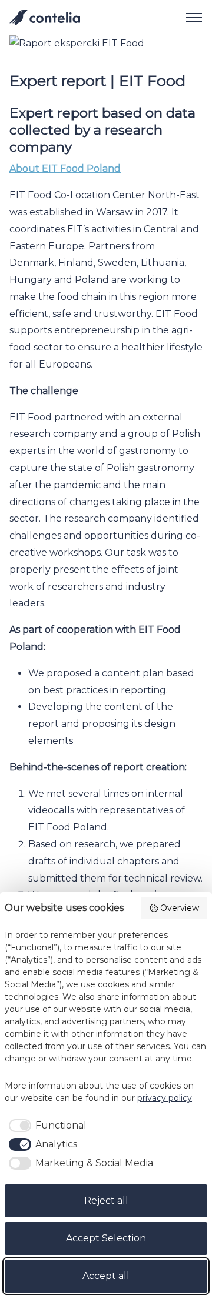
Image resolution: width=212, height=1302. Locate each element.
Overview (179, 908)
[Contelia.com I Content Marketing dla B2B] (44, 17)
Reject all (106, 1200)
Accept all (106, 1275)
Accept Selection (106, 1238)
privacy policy (164, 1098)
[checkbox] (46, 1126)
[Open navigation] (190, 17)
